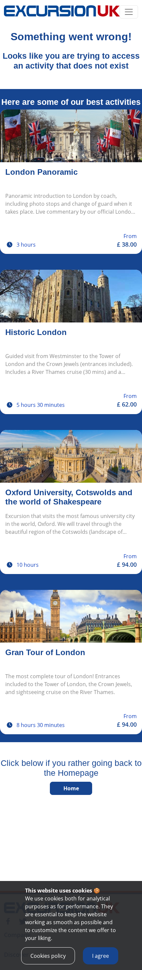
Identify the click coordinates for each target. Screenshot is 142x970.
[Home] (62, 12)
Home (71, 788)
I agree (100, 955)
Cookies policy (48, 955)
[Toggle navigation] (129, 11)
